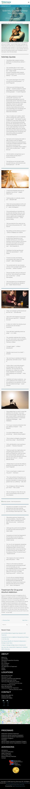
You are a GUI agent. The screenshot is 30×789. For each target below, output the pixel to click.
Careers (3, 669)
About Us (4, 657)
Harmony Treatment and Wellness (11, 678)
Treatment (4, 23)
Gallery (3, 668)
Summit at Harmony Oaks (15, 683)
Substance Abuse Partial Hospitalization (12, 736)
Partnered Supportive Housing (10, 660)
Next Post (25, 620)
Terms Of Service (10, 784)
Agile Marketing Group (18, 786)
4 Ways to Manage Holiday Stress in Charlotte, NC (13, 645)
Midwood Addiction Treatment (10, 688)
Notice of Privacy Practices (8, 756)
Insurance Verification (7, 751)
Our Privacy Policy (6, 754)
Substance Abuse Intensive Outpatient (12, 735)
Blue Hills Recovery (6, 686)
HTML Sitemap (20, 784)
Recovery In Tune (6, 677)
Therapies (4, 739)
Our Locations (5, 663)
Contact (3, 758)
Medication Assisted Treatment (10, 733)
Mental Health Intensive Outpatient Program (14, 741)
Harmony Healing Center (8, 684)
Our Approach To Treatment (9, 666)
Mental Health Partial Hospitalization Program (14, 743)
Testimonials (4, 665)
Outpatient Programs (7, 738)
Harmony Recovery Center (15, 689)
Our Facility (4, 658)
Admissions (4, 750)
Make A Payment (6, 753)
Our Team (4, 662)
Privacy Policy (10, 783)
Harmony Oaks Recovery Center (10, 681)
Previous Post (6, 620)
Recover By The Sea (6, 675)
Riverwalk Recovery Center (8, 680)
